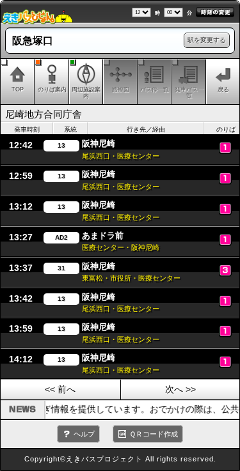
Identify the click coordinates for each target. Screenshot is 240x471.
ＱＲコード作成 (153, 434)
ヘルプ (84, 434)
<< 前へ (60, 389)
